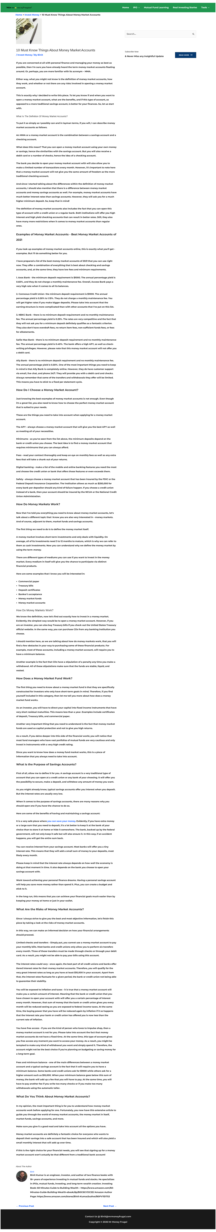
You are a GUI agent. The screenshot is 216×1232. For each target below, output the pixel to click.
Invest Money (24, 55)
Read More (184, 55)
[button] (136, 7)
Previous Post (25, 1206)
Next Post (110, 1206)
